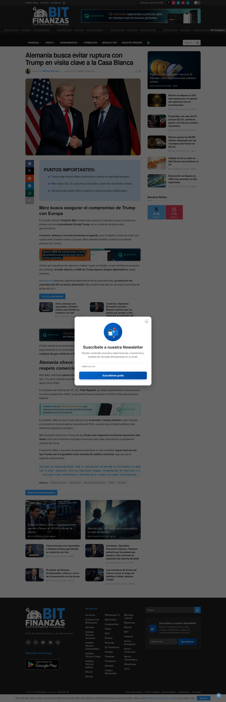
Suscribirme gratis (113, 375)
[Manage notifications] (218, 695)
